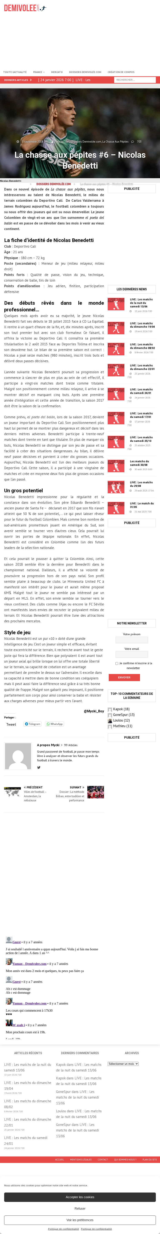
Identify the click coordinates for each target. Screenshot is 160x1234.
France (37, 72)
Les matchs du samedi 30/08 (139, 463)
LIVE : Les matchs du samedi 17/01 (141, 415)
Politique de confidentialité (63, 1228)
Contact (103, 1159)
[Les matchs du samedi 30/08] (116, 466)
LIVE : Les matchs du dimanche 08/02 (142, 346)
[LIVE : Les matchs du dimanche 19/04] (116, 328)
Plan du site (149, 1159)
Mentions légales (80, 1159)
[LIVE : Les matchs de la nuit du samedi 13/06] (116, 304)
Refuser (80, 1208)
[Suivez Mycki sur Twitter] (40, 767)
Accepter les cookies (80, 1197)
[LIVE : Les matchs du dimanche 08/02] (116, 349)
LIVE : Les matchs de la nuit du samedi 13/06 (141, 303)
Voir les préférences (80, 1220)
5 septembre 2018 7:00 (35, 141)
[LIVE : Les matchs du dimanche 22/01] (116, 370)
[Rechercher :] (135, 79)
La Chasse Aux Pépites (115, 141)
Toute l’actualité (15, 72)
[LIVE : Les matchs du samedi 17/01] (116, 418)
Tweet (11, 723)
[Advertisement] (109, 33)
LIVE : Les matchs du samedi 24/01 (141, 391)
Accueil (59, 1159)
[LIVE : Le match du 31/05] (116, 508)
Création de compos (121, 72)
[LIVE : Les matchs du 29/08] (116, 487)
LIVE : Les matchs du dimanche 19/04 (142, 325)
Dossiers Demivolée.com (85, 72)
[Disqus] (54, 874)
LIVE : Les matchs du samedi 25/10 (141, 439)
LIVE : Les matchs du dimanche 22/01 (142, 367)
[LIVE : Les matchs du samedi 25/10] (116, 442)
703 (139, 141)
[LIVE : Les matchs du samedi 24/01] (116, 394)
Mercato (57, 72)
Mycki (59, 141)
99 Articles (71, 745)
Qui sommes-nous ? (125, 1159)
